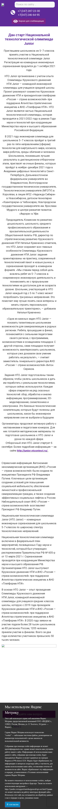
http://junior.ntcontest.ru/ (32, 450)
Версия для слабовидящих (31, 21)
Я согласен (13, 804)
